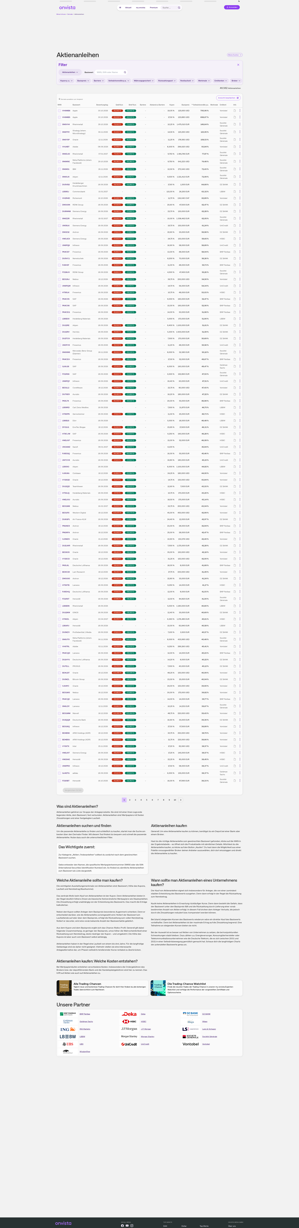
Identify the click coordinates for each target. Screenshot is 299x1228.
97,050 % (130, 272)
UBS (81, 1044)
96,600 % (117, 374)
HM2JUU (66, 499)
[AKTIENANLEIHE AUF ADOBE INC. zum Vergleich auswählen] (60, 146)
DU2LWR (66, 545)
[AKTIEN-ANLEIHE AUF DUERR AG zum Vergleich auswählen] (60, 420)
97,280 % (130, 366)
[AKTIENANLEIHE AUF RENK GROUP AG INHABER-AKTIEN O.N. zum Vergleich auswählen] (60, 204)
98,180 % (130, 599)
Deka (143, 1014)
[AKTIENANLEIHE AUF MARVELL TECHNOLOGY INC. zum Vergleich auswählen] (60, 713)
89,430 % (130, 440)
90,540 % (130, 526)
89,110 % (117, 359)
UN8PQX (66, 245)
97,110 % (117, 773)
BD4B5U (66, 739)
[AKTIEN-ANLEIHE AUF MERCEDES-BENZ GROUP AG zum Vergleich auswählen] (60, 352)
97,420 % (130, 338)
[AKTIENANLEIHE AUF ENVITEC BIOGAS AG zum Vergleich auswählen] (60, 427)
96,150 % (117, 279)
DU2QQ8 (66, 720)
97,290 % (117, 299)
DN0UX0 (66, 578)
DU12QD (66, 486)
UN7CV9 (66, 460)
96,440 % (130, 572)
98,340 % (130, 699)
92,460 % (117, 198)
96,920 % (117, 338)
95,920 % (117, 245)
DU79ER (66, 394)
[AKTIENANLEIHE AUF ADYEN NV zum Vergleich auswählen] (60, 325)
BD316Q (66, 726)
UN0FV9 (66, 345)
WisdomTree (85, 1051)
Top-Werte (204, 1226)
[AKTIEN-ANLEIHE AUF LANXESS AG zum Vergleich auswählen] (60, 585)
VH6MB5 (66, 117)
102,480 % (117, 673)
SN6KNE (66, 161)
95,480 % (117, 147)
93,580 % (117, 706)
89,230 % (117, 440)
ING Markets (85, 1029)
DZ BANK (206, 1014)
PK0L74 (65, 401)
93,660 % (130, 198)
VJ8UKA (65, 473)
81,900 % (130, 140)
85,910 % (130, 169)
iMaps (204, 1021)
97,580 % (130, 205)
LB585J (65, 191)
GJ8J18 (65, 366)
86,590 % (130, 447)
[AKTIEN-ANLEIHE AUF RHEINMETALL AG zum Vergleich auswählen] (60, 124)
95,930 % (130, 265)
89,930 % (117, 352)
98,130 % (117, 653)
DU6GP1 (66, 519)
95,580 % (130, 147)
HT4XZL (65, 619)
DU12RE (65, 325)
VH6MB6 (66, 110)
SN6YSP (66, 139)
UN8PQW (66, 286)
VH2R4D (66, 198)
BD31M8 (66, 506)
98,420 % (130, 499)
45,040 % (117, 111)
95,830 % (117, 265)
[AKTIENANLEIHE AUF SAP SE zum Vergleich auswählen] (60, 366)
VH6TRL (66, 646)
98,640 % (130, 753)
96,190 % (130, 545)
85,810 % (117, 169)
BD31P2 (65, 512)
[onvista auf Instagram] (131, 1226)
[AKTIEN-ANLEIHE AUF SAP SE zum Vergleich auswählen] (60, 299)
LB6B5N (66, 606)
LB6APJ (65, 625)
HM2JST (66, 753)
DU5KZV (66, 632)
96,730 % (117, 184)
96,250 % (130, 279)
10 (175, 800)
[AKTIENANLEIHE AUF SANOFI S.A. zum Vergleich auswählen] (60, 447)
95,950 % (130, 252)
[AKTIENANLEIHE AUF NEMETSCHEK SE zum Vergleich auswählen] (60, 258)
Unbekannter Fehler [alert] (273, 6)
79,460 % (130, 154)
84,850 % (130, 218)
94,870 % (130, 666)
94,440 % (130, 578)
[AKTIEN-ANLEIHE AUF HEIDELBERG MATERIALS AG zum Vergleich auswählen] (60, 318)
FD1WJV (66, 272)
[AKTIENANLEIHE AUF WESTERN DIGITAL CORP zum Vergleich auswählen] (60, 512)
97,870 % (117, 585)
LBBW (82, 1036)
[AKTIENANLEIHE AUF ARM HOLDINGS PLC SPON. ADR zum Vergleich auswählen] (60, 733)
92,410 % (117, 312)
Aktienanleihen (79, 14)
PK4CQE (66, 699)
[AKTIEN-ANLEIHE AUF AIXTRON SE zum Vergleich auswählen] (60, 526)
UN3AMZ (66, 447)
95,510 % (130, 739)
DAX (165, 1226)
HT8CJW (66, 434)
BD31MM (66, 713)
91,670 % (130, 480)
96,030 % (117, 345)
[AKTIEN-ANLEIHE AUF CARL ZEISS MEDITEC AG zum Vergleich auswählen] (60, 407)
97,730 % (117, 493)
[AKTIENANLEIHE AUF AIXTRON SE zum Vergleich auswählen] (60, 232)
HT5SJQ (65, 493)
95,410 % (117, 739)
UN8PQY (66, 381)
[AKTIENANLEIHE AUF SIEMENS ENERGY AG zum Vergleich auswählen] (60, 211)
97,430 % (117, 434)
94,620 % (130, 686)
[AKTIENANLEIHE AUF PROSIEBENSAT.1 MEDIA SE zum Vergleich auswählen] (60, 632)
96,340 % (117, 572)
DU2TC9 (66, 338)
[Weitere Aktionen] (240, 110)
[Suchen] (179, 8)
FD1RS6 (65, 374)
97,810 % (130, 414)
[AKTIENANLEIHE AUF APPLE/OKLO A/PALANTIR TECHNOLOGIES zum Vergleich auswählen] (60, 110)
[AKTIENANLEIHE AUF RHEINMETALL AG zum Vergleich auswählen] (60, 545)
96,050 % (117, 325)
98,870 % (130, 759)
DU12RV (66, 332)
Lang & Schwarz (209, 1029)
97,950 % (117, 659)
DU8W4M (66, 211)
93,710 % (130, 381)
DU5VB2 (66, 184)
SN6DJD (66, 154)
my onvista (140, 7)
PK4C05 (65, 299)
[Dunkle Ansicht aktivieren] (70, 1)
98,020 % (130, 486)
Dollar (184, 1226)
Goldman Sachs (86, 1021)
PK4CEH (66, 359)
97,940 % (130, 460)
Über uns (232, 1226)
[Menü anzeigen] (120, 7)
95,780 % (130, 781)
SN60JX (65, 177)
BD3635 (66, 552)
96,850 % (117, 272)
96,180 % (117, 394)
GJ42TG (65, 773)
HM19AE (66, 759)
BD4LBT (66, 673)
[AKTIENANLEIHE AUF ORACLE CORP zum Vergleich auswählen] (60, 479)
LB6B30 (65, 318)
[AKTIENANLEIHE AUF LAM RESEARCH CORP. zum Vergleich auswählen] (60, 572)
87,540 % (117, 177)
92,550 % (130, 132)
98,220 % (117, 499)
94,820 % (117, 746)
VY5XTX (65, 746)
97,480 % (130, 394)
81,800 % (117, 140)
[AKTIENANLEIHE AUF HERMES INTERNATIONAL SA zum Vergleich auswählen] (60, 332)
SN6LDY (66, 706)
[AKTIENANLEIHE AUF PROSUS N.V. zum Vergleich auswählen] (60, 666)
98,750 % (130, 679)
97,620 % (117, 632)
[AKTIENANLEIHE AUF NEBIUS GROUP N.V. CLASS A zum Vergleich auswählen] (60, 279)
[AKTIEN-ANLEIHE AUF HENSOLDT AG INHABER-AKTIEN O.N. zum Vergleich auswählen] (60, 598)
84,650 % (117, 218)
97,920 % (117, 486)
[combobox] (111, 72)
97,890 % (130, 519)
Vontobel (206, 1044)
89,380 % (130, 161)
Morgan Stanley (147, 1036)
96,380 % (130, 726)
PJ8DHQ (66, 591)
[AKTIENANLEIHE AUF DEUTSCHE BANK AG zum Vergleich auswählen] (60, 720)
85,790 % (130, 619)
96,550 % (130, 325)
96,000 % (130, 506)
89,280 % (117, 161)
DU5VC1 (66, 258)
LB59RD (66, 407)
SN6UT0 (66, 639)
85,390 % (117, 619)
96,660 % (117, 332)
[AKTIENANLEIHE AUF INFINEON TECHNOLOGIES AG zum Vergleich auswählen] (60, 245)
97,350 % (117, 305)
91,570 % (117, 480)
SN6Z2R (66, 218)
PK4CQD (66, 653)
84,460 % (130, 453)
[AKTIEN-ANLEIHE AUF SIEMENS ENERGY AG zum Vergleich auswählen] (60, 238)
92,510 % (130, 312)
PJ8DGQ (66, 453)
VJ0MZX (66, 539)
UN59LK (65, 225)
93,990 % (117, 733)
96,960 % (117, 211)
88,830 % (130, 539)
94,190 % (117, 578)
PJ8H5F (65, 265)
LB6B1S (65, 420)
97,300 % (117, 239)
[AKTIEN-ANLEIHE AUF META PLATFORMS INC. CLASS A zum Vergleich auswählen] (60, 161)
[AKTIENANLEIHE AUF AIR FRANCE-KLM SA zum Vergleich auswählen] (60, 519)
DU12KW (66, 612)
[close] (295, 4)
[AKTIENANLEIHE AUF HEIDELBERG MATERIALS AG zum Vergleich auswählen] (60, 338)
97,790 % (130, 286)
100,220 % (131, 639)
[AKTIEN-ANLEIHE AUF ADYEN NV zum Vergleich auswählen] (60, 176)
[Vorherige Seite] (118, 800)
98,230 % (130, 653)
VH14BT (65, 146)
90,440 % (117, 526)
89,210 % (130, 359)
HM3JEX (66, 238)
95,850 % (117, 252)
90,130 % (130, 352)
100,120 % (117, 639)
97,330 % (117, 205)
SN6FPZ (66, 132)
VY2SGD (66, 480)
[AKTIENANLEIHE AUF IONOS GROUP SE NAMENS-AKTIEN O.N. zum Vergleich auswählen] (60, 612)
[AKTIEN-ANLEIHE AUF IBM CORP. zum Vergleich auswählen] (60, 169)
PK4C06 (66, 305)
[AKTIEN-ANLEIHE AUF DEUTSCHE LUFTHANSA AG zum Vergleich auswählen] (60, 565)
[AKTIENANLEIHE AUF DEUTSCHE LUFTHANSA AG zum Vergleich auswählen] (60, 659)
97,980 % (117, 599)
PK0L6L (65, 565)
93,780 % (130, 706)
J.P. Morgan (146, 1029)
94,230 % (130, 646)
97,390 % (130, 299)
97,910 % (117, 592)
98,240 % (130, 552)
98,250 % (130, 565)
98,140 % (117, 552)
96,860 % (117, 258)
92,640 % (130, 766)
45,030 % (117, 117)
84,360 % (117, 453)
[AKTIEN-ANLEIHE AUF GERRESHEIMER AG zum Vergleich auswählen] (60, 414)
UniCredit (145, 1044)
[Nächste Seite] (181, 800)
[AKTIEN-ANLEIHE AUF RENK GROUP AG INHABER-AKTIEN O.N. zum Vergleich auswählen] (60, 272)
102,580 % (130, 673)
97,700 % (130, 239)
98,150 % (117, 565)
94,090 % (130, 733)
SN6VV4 (66, 124)
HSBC (143, 1021)
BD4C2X (66, 572)
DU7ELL (65, 666)
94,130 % (117, 646)
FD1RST (65, 599)
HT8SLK (65, 292)
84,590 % (130, 401)
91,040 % (117, 532)
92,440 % (117, 766)
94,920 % (130, 746)
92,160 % (130, 427)
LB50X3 (65, 466)
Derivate (70, 14)
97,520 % (117, 460)
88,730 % (117, 539)
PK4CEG (66, 312)
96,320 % (130, 345)
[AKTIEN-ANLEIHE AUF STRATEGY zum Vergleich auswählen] (60, 132)
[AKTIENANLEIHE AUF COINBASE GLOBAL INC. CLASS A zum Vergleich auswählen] (60, 473)
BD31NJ (66, 279)
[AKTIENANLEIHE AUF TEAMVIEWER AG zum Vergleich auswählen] (60, 486)
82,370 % (117, 447)
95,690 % (117, 545)
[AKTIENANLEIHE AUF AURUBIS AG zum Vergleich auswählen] (60, 394)
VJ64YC (65, 686)
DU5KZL (65, 679)
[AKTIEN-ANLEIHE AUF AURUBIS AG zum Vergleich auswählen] (60, 499)
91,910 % (117, 427)
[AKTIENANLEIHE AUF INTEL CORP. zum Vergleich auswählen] (60, 746)
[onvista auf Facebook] (122, 1226)
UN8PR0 (66, 766)
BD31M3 (66, 692)
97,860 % (130, 232)
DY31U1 (65, 427)
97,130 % (117, 366)
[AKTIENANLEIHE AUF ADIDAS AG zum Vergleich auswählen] (60, 773)
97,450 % (130, 305)
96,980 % (130, 184)
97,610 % (117, 232)
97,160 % (130, 258)
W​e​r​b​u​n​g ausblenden (170, 32)
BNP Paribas (85, 1014)
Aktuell (128, 7)
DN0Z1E (66, 232)
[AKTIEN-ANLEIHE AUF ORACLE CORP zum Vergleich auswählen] (60, 139)
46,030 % (130, 117)
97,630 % (130, 434)
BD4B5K (66, 733)
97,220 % (117, 225)
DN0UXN (66, 205)
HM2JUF (66, 440)
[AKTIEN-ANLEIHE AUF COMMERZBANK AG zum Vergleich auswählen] (60, 191)
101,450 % (130, 713)
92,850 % (117, 473)
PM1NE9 (66, 526)
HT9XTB (65, 585)
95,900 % (117, 506)
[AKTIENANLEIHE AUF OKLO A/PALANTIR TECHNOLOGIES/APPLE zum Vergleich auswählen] (60, 117)
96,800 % (130, 374)
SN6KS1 (65, 169)
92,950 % (130, 473)
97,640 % (117, 519)
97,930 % (130, 493)
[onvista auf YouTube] (127, 1226)
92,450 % (117, 132)
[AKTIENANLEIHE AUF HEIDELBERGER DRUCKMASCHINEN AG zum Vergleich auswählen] (60, 184)
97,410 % (130, 773)
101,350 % (117, 713)
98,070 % (130, 585)
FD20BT (65, 780)
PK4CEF (66, 252)
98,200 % (130, 659)
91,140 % (130, 532)
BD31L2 (65, 387)
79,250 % (117, 124)
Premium (154, 7)
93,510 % (117, 381)
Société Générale (209, 1036)
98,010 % (130, 592)
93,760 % (130, 388)
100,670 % (117, 513)
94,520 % (117, 686)
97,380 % (117, 692)
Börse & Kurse (61, 14)
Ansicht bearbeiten (226, 98)
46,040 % (130, 111)
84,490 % (117, 401)
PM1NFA (66, 532)
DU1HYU (66, 659)
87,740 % (130, 177)
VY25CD (66, 559)
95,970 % (117, 726)
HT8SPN (66, 414)
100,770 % (130, 513)
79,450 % (130, 124)
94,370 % (117, 666)
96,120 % (130, 245)
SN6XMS (66, 352)
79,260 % (117, 154)
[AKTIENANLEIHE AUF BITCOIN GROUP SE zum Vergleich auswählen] (60, 679)
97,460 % (130, 211)
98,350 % (117, 679)
